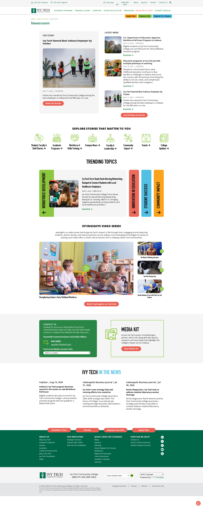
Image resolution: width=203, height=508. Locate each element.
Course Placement (101, 456)
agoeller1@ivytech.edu (61, 344)
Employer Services (74, 440)
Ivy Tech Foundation (47, 456)
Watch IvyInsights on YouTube (101, 304)
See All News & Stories (134, 115)
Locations (43, 448)
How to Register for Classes (105, 448)
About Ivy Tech (42, 19)
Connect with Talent (75, 442)
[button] (39, 2)
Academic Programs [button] (63, 10)
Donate (87, 430)
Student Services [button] (163, 10)
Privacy (134, 486)
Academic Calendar (102, 459)
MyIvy (96, 440)
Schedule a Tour (59, 430)
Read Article (127, 55)
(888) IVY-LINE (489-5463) (84, 477)
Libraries (97, 462)
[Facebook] (162, 441)
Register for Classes (162, 16)
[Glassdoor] (162, 453)
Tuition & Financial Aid (48, 451)
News (41, 459)
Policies (144, 486)
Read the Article (53, 103)
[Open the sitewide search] (170, 2)
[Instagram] (162, 445)
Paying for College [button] (113, 10)
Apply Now (131, 16)
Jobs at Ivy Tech (45, 453)
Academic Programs (47, 442)
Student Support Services (141, 445)
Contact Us (135, 440)
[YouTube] (162, 449)
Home (33, 19)
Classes (42, 445)
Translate (159, 477)
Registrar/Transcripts (102, 453)
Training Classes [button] (82, 10)
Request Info (144, 16)
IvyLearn (97, 442)
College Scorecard (119, 486)
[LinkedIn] (162, 437)
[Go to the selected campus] (131, 475)
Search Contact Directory (140, 442)
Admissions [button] (129, 10)
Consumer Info (158, 486)
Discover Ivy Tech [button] (144, 10)
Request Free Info (115, 430)
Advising (97, 445)
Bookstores (98, 451)
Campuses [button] (96, 10)
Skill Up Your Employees (76, 445)
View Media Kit (131, 348)
